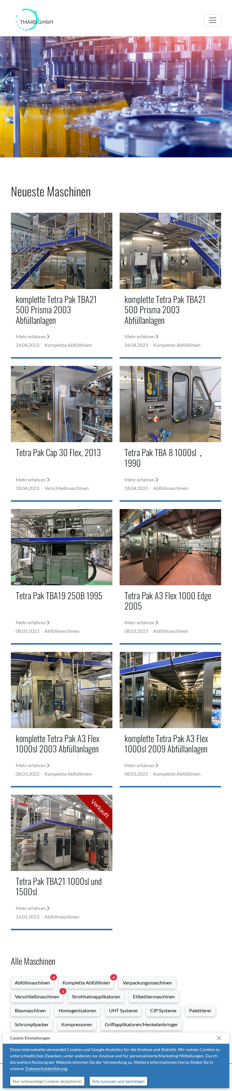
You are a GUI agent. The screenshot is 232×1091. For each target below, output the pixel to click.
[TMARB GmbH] (34, 19)
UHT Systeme (123, 1010)
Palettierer (200, 1010)
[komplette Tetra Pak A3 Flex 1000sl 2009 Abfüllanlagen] (170, 719)
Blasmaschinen (30, 1010)
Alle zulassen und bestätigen (118, 1081)
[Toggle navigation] (212, 20)
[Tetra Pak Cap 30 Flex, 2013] (61, 433)
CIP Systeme (163, 1010)
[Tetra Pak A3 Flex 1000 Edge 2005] (170, 576)
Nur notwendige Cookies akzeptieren (47, 1081)
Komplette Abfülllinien (88, 981)
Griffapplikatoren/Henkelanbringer (141, 1024)
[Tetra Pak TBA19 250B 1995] (61, 576)
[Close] (219, 1038)
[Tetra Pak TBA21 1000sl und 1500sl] (61, 862)
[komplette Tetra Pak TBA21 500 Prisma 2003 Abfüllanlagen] (61, 285)
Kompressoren (76, 1024)
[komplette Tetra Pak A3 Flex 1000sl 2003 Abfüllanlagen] (61, 719)
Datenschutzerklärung (46, 1068)
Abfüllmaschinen (34, 981)
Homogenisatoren (77, 1010)
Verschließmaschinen (39, 995)
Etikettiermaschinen (154, 996)
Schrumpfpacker (32, 1024)
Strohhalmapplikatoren (96, 996)
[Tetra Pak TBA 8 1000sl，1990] (170, 433)
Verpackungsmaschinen (147, 982)
